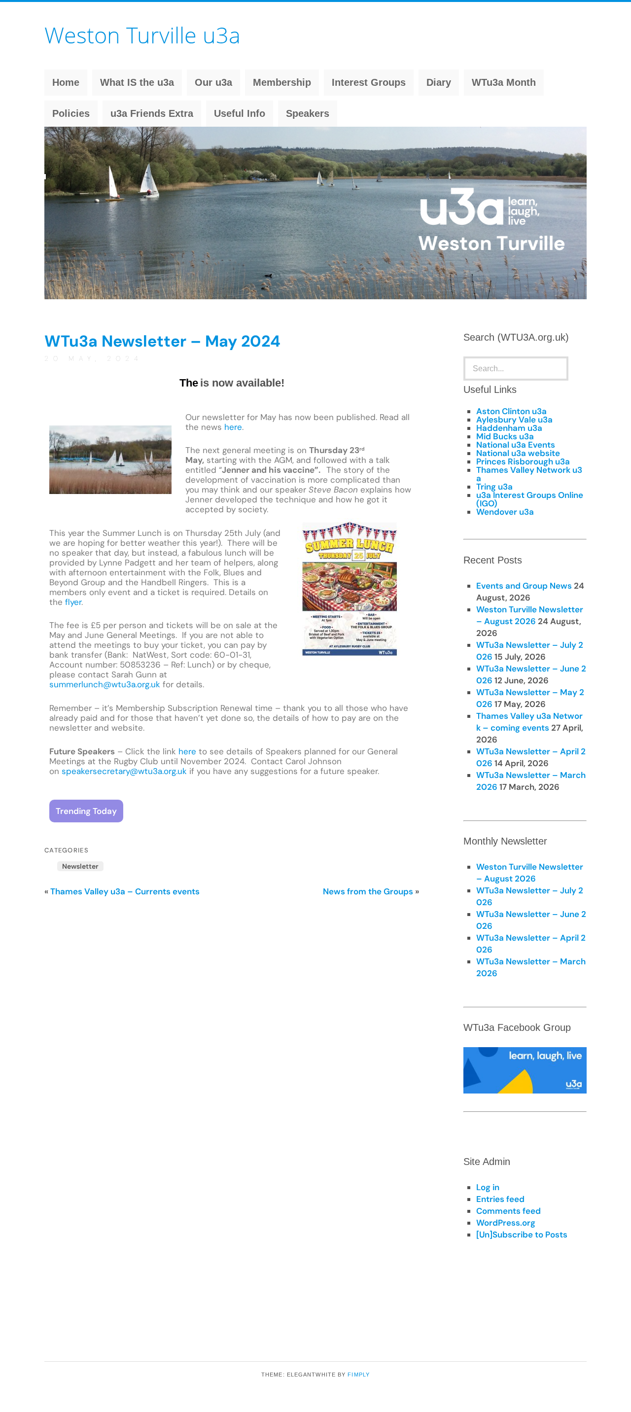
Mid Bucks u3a (505, 436)
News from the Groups (368, 891)
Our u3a (213, 82)
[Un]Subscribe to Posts (521, 1234)
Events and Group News (191, 810)
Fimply (359, 1374)
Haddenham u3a (509, 428)
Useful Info (239, 113)
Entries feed (500, 1199)
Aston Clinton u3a (511, 411)
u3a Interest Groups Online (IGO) (529, 499)
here (233, 427)
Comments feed (508, 1210)
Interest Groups (369, 82)
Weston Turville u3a (142, 35)
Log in (487, 1187)
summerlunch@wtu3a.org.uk (104, 684)
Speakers (307, 113)
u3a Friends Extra (151, 113)
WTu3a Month (504, 82)
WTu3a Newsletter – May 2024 (162, 341)
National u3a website (518, 453)
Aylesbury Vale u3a (514, 419)
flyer (73, 602)
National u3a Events (515, 444)
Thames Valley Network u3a (529, 474)
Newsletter (80, 866)
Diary (438, 82)
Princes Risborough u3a (523, 461)
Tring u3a (494, 486)
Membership (282, 82)
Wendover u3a (505, 511)
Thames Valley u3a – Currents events (125, 891)
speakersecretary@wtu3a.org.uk (124, 771)
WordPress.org (505, 1222)
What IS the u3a (137, 82)
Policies (71, 113)
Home (65, 82)
